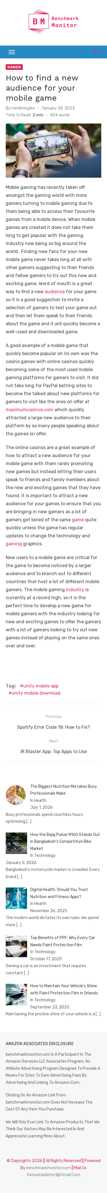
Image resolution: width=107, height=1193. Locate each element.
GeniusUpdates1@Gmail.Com (53, 1174)
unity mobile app (40, 686)
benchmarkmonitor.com (48, 1167)
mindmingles (23, 108)
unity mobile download (36, 693)
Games (14, 67)
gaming (14, 543)
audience (55, 291)
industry (75, 589)
